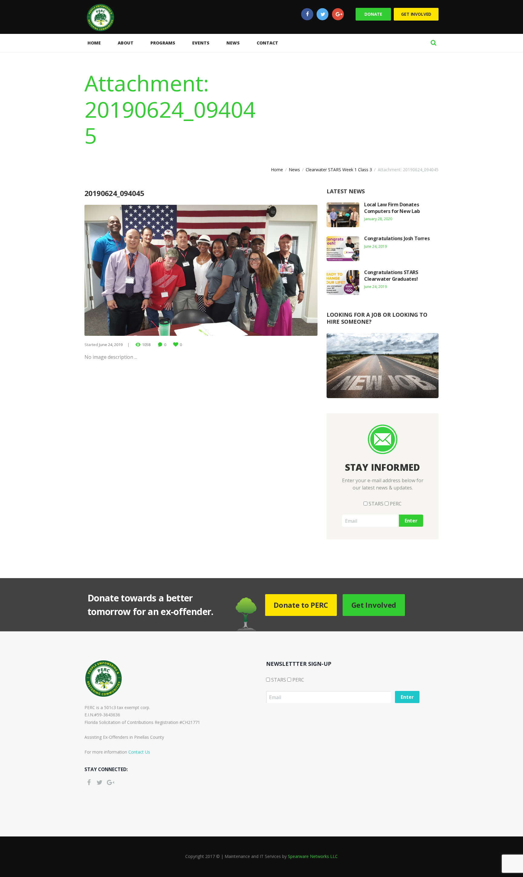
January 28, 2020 (378, 218)
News (294, 169)
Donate (373, 14)
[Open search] (433, 43)
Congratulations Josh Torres (396, 238)
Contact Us (139, 752)
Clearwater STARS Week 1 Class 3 (339, 169)
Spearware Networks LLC (313, 856)
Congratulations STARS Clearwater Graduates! (391, 275)
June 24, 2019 (111, 344)
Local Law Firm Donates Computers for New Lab (392, 207)
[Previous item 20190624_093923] (142, 270)
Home (277, 169)
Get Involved (416, 14)
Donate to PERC (301, 605)
